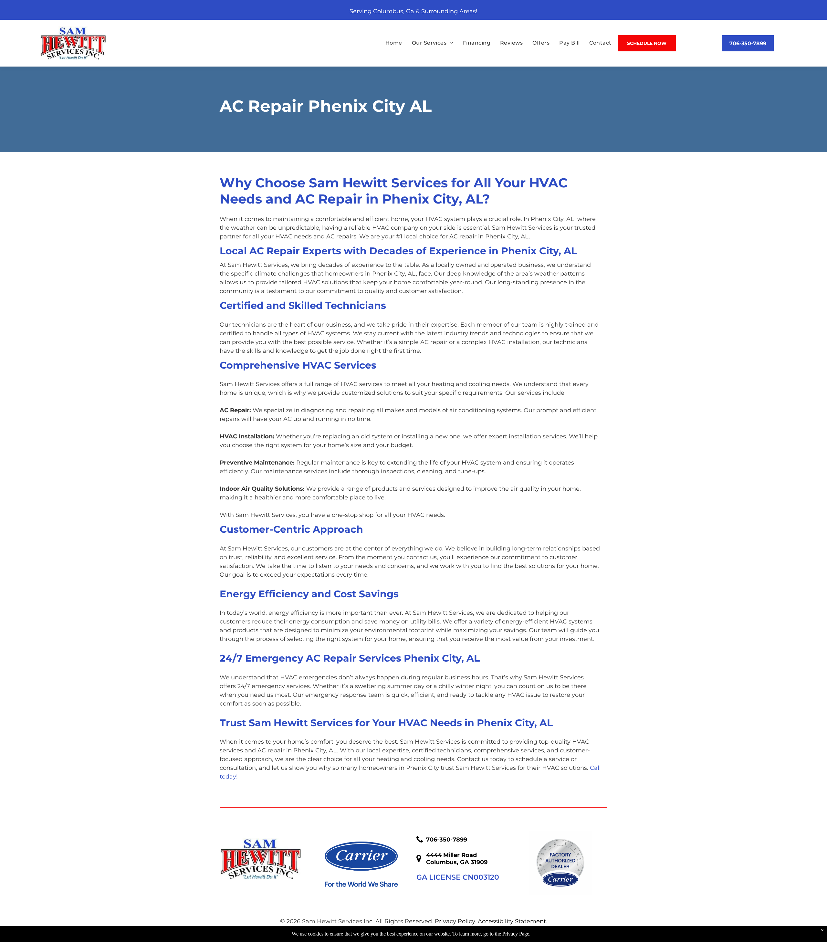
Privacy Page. (516, 934)
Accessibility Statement (512, 921)
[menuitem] (389, 42)
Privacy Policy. (455, 921)
